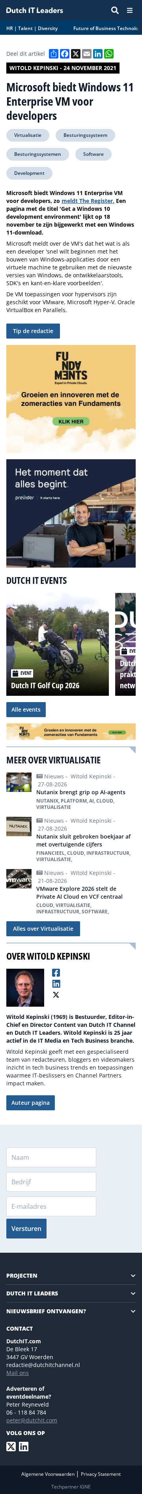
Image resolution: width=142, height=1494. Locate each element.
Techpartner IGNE (71, 1486)
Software (93, 154)
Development (29, 173)
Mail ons (17, 1373)
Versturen (26, 1228)
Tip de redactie (33, 331)
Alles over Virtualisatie (43, 928)
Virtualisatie (27, 135)
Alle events (26, 709)
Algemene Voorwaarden (48, 1474)
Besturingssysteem (85, 135)
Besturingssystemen (37, 154)
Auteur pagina (30, 1102)
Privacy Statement (101, 1474)
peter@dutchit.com (31, 1420)
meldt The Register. (88, 201)
